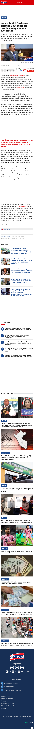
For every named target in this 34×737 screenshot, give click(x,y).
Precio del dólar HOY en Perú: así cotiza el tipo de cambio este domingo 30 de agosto (16, 582)
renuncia (22, 238)
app (10, 238)
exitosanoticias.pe (9, 686)
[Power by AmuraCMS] (29, 722)
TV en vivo (4, 701)
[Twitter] (5, 70)
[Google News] (21, 667)
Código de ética (5, 696)
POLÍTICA (15, 238)
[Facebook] (7, 70)
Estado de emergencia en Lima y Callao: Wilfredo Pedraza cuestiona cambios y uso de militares (21, 280)
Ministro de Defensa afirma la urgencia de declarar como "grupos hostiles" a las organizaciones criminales (21, 261)
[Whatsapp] (2, 70)
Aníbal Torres (20, 87)
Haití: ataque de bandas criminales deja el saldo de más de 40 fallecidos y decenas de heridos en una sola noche (18, 343)
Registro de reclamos (7, 698)
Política (4, 17)
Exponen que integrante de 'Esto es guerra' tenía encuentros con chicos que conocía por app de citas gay (18, 330)
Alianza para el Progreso (17, 75)
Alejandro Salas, (23, 206)
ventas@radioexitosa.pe (11, 683)
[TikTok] (23, 667)
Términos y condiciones (7, 703)
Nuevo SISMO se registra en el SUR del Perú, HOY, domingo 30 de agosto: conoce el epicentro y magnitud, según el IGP (16, 457)
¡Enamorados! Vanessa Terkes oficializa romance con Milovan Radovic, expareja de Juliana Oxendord (18, 356)
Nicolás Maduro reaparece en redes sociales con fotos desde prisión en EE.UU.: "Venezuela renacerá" (16, 521)
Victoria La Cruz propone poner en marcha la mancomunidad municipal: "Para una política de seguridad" (21, 270)
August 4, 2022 (6, 229)
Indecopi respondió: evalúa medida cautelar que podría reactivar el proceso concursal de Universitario (17, 336)
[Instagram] (18, 667)
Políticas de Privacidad (7, 706)
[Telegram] (13, 70)
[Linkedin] (10, 70)
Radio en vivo (4, 708)
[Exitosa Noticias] (4, 2)
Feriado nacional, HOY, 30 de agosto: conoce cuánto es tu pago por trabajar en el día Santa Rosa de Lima (16, 613)
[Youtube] (16, 667)
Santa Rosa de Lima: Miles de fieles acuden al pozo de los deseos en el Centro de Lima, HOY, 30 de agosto (17, 644)
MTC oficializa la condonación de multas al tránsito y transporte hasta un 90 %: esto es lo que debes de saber (19, 350)
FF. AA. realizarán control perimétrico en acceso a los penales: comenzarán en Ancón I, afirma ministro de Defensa (21, 251)
